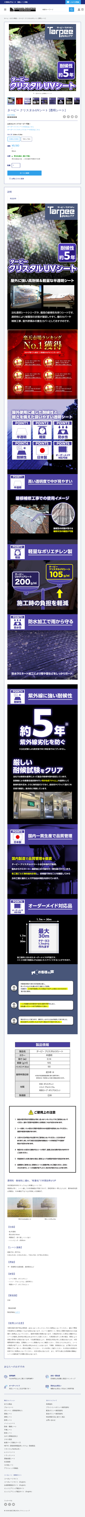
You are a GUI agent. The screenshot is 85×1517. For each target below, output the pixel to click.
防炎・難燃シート (10, 1426)
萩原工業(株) (11, 115)
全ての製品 (13, 18)
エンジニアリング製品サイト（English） (18, 1492)
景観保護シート (9, 1459)
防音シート (8, 1433)
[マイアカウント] (79, 9)
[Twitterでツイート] (72, 116)
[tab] (13, 198)
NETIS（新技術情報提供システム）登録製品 (19, 1446)
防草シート (8, 1420)
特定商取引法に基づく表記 (55, 1417)
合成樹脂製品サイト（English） (15, 1485)
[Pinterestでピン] (68, 116)
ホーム (6, 18)
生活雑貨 (7, 1462)
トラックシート (9, 1455)
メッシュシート (9, 1423)
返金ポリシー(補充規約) (54, 1414)
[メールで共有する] (76, 116)
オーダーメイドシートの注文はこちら (20, 127)
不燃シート (8, 1430)
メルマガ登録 (74, 2)
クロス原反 (8, 1439)
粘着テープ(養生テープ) (12, 1443)
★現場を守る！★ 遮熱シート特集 (16, 2)
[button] (12, 117)
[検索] (71, 9)
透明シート (8, 1417)
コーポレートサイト (11, 1479)
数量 (8, 165)
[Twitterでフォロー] (5, 1504)
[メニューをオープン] (5, 9)
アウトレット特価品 (11, 1468)
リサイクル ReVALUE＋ (12, 1449)
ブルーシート (8, 1407)
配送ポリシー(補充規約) (54, 1410)
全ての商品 (8, 1404)
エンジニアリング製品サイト (14, 1488)
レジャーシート (9, 1452)
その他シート (8, 1465)
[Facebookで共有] (64, 116)
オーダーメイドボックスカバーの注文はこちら (23, 130)
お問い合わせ (50, 1420)
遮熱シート (8, 1414)
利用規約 (49, 1404)
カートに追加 (24, 173)
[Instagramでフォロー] (9, 1504)
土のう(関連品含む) (11, 1436)
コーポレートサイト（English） (15, 1482)
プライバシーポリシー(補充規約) (57, 1407)
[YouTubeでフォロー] (13, 1504)
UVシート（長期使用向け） (13, 1410)
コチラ (17, 1312)
